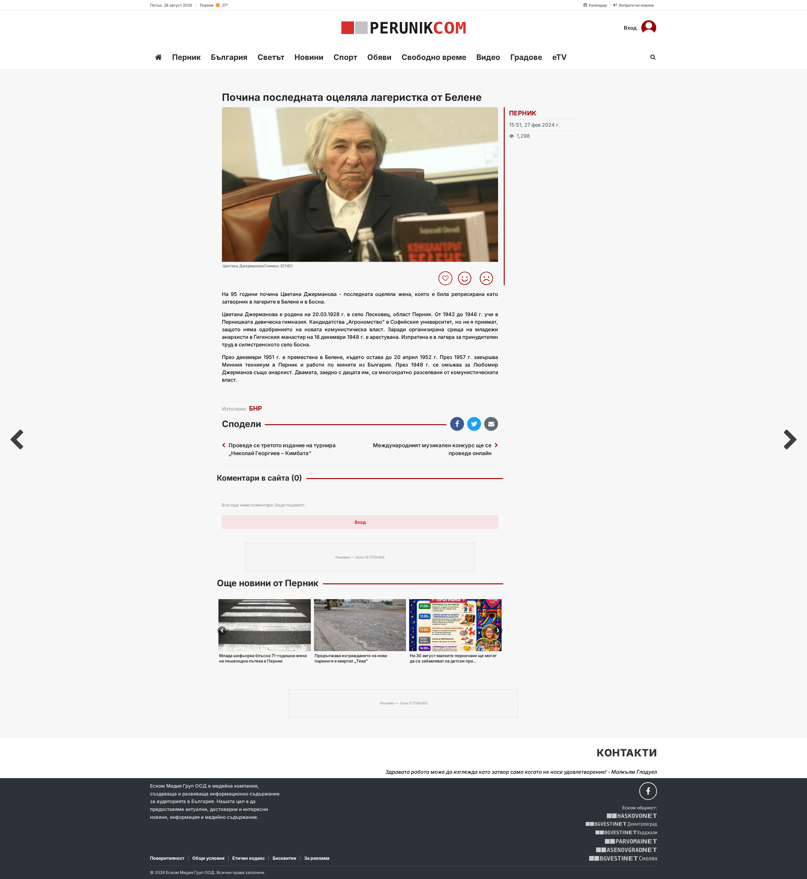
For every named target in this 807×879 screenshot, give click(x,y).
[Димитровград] (621, 824)
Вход (630, 27)
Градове (526, 57)
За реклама (316, 858)
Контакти (627, 753)
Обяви (379, 57)
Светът (271, 57)
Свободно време (434, 57)
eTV (559, 57)
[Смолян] (623, 858)
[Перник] (403, 27)
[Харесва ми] (467, 278)
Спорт (345, 57)
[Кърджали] (626, 832)
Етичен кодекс (248, 858)
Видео (488, 57)
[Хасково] (632, 815)
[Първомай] (631, 841)
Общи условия (208, 858)
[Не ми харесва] (488, 278)
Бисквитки (284, 858)
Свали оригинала (244, 114)
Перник (186, 57)
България (229, 57)
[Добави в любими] (446, 278)
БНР (255, 408)
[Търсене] (651, 57)
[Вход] (649, 28)
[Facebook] (648, 791)
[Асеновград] (626, 849)
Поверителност (167, 858)
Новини (308, 57)
